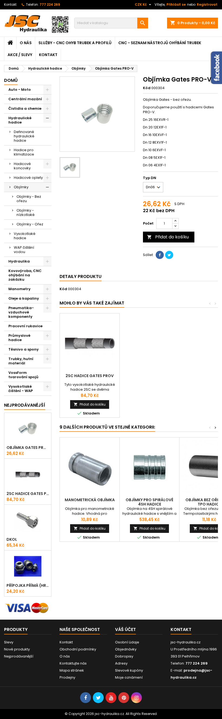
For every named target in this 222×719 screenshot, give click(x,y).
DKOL (11, 539)
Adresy (121, 663)
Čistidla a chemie (24, 108)
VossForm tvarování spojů (23, 375)
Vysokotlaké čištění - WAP (20, 388)
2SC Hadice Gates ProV (27, 493)
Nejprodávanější (18, 656)
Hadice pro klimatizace (24, 152)
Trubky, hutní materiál (20, 361)
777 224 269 (50, 4)
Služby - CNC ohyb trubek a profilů (75, 43)
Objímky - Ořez (30, 224)
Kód (147, 88)
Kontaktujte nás (73, 663)
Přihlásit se (176, 4)
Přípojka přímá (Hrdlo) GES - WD (27, 585)
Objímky (21, 187)
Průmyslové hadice (19, 337)
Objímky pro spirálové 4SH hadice (149, 502)
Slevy (8, 642)
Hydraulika (19, 261)
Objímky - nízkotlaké (26, 212)
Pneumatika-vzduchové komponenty (21, 312)
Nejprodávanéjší (24, 405)
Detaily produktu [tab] (81, 276)
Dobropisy (124, 656)
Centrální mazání (25, 99)
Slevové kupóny (129, 670)
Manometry (19, 289)
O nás (26, 43)
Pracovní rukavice (25, 326)
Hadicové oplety (28, 177)
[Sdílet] (160, 255)
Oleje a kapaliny (23, 298)
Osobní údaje (127, 642)
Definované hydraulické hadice (24, 136)
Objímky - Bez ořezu (29, 198)
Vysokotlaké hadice (24, 236)
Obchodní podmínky (78, 649)
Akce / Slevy (20, 54)
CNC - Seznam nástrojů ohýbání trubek (159, 43)
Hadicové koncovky (22, 166)
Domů (11, 80)
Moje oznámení (129, 677)
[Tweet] (169, 255)
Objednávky (125, 649)
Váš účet (125, 629)
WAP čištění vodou (24, 249)
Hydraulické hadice (19, 120)
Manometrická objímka (90, 500)
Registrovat (207, 4)
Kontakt (10, 4)
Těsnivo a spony (23, 349)
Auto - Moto (19, 89)
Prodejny (67, 677)
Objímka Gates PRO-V (27, 447)
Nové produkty (17, 649)
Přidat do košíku (168, 237)
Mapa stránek (72, 670)
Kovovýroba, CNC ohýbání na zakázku (25, 275)
